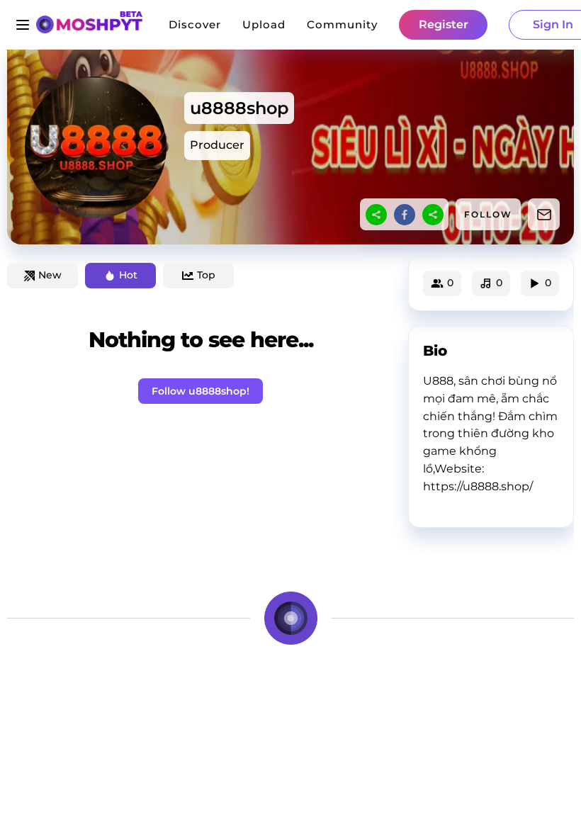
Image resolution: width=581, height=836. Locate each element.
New (50, 275)
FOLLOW (488, 214)
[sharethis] (376, 214)
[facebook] (404, 214)
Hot (128, 275)
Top (206, 275)
